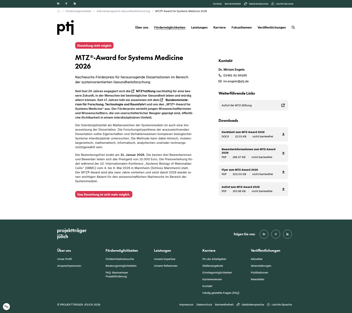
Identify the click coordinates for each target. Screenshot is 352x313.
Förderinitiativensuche (120, 258)
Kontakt (217, 3)
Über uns (141, 27)
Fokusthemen (242, 27)
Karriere (219, 27)
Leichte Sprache (284, 3)
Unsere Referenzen (166, 265)
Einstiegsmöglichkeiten (217, 272)
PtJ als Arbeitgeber (214, 258)
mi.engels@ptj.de (236, 81)
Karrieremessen (212, 279)
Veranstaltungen (261, 265)
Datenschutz (204, 304)
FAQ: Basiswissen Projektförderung (117, 274)
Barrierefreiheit (233, 3)
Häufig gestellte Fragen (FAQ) (220, 292)
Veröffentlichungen (272, 27)
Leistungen (199, 27)
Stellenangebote (212, 265)
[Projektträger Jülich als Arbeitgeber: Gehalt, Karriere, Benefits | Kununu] (74, 3)
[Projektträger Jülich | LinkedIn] (58, 3)
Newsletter (257, 279)
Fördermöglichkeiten (169, 27)
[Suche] (292, 27)
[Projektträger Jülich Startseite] (67, 27)
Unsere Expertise (164, 258)
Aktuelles (257, 258)
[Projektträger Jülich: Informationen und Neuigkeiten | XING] (66, 3)
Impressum (186, 304)
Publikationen (259, 272)
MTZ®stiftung (145, 91)
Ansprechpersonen (69, 265)
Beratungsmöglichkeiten (121, 265)
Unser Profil (64, 258)
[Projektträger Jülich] (58, 11)
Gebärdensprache (258, 3)
